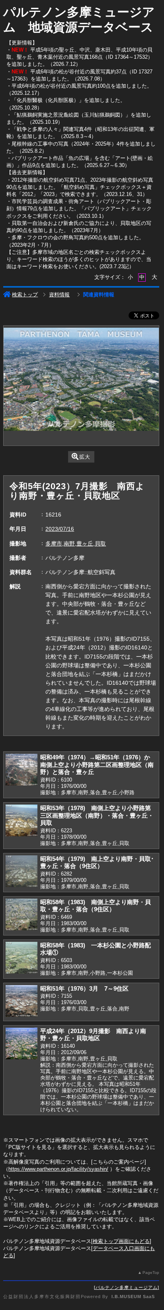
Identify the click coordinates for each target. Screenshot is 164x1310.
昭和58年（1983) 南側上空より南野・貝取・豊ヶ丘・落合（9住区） (95, 906)
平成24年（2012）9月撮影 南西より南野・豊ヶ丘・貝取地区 (93, 1035)
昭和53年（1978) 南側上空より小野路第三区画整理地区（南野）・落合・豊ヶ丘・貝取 (97, 815)
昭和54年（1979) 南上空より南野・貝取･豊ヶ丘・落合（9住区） (97, 862)
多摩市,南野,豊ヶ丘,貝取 (75, 543)
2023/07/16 (59, 529)
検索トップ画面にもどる (121, 1241)
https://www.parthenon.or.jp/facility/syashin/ (58, 1169)
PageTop (151, 1272)
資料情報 (59, 295)
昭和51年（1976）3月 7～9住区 (84, 988)
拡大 (84, 457)
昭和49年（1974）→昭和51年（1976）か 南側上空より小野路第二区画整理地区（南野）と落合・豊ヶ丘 (98, 764)
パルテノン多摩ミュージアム (127, 1287)
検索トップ (25, 295)
